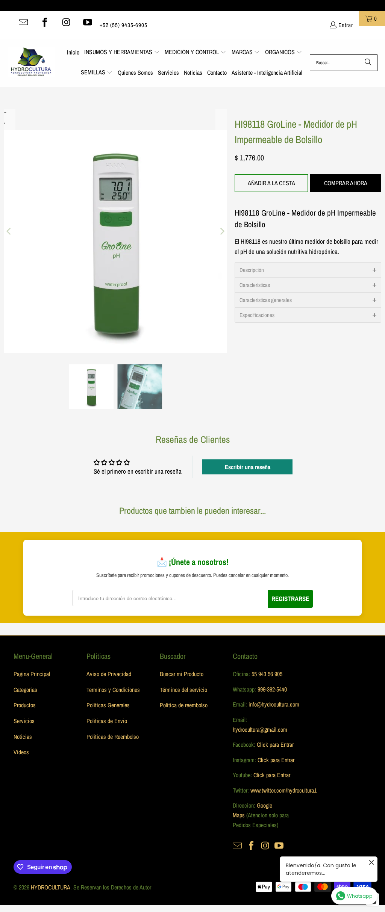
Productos (25, 705)
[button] (122, 52)
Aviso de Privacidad (108, 674)
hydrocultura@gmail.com (260, 729)
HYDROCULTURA (50, 887)
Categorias (25, 690)
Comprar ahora (345, 183)
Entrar (345, 25)
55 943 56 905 (267, 674)
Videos (21, 752)
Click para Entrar (275, 744)
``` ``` (4, 114)
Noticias (23, 736)
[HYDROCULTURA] (31, 63)
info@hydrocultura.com (274, 704)
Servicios (24, 721)
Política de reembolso (184, 705)
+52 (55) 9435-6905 (123, 25)
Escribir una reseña (247, 467)
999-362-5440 (271, 689)
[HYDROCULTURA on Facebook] (44, 22)
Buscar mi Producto (181, 674)
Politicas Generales (108, 705)
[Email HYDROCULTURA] (23, 22)
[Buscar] (368, 62)
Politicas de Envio (106, 721)
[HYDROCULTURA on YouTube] (87, 22)
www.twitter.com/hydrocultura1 (283, 790)
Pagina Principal (32, 674)
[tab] (308, 269)
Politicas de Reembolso (112, 736)
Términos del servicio (183, 690)
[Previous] (9, 231)
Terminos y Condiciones (113, 690)
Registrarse (290, 598)
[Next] (221, 231)
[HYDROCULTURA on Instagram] (66, 22)
